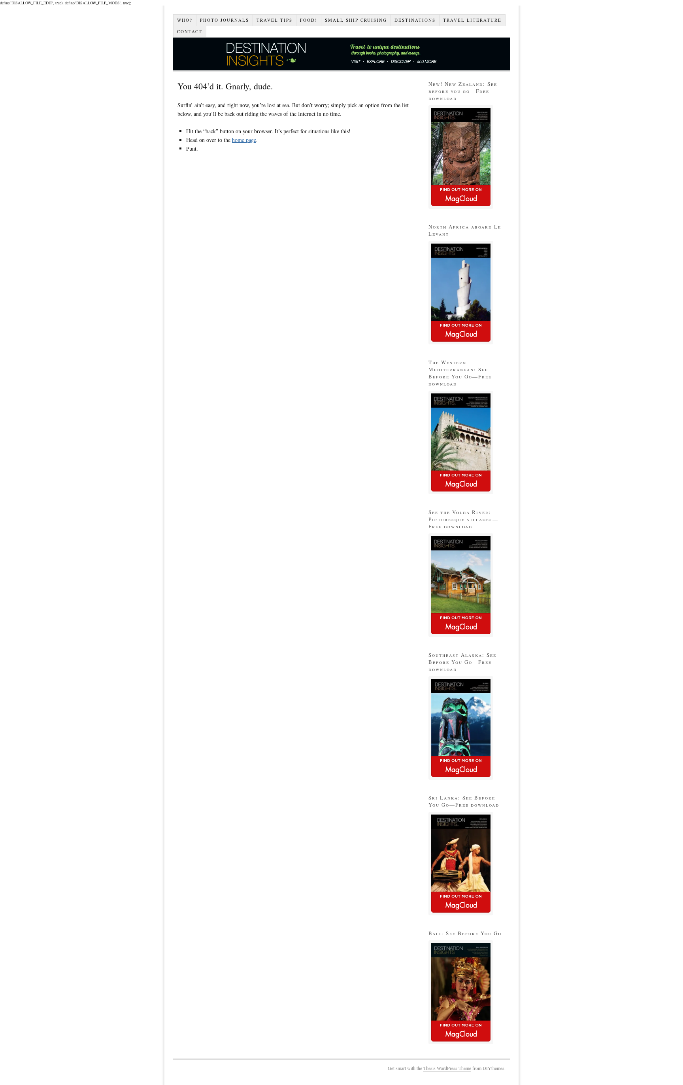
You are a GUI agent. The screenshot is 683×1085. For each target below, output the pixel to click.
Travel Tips (274, 20)
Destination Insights (341, 54)
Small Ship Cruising (356, 20)
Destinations (415, 20)
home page (244, 140)
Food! (308, 20)
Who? (184, 20)
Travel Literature (472, 20)
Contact (189, 31)
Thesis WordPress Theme (447, 1068)
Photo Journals (224, 20)
